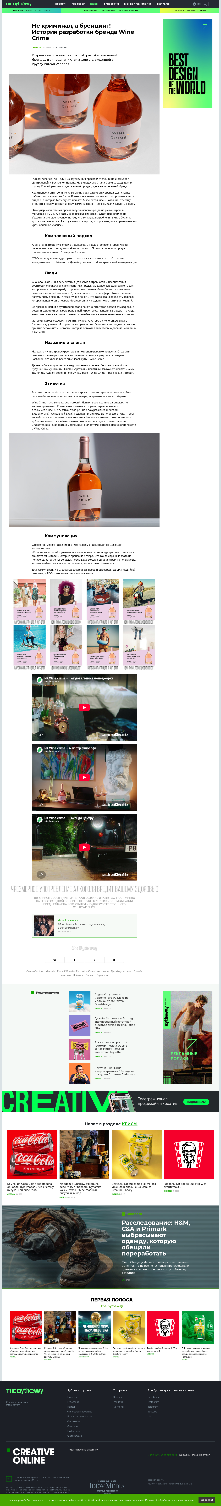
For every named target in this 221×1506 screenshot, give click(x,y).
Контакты (202, 10)
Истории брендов (128, 11)
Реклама (191, 10)
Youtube (152, 1411)
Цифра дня (73, 1431)
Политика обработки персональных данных (170, 1484)
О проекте (179, 10)
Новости (60, 4)
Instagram (153, 1401)
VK (149, 1416)
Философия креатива (79, 1411)
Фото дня (72, 1426)
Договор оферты (156, 1480)
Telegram (153, 1406)
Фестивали (163, 4)
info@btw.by (13, 1405)
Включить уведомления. (163, 1455)
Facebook (153, 1397)
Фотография (90, 11)
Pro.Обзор (78, 4)
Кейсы (94, 4)
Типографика (108, 11)
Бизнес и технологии (137, 4)
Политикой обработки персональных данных (170, 1500)
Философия (111, 4)
